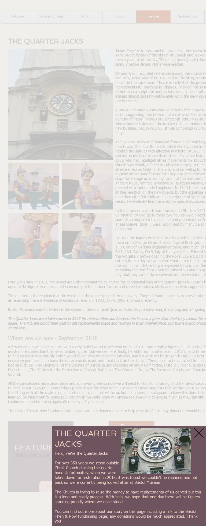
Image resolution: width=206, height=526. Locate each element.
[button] (199, 433)
